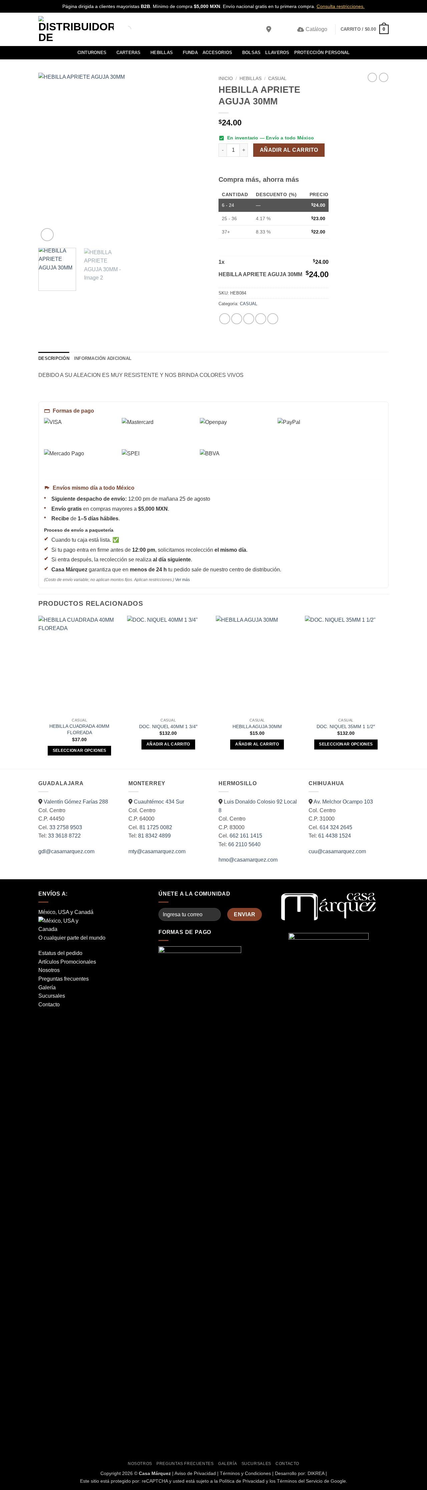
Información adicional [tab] (102, 358)
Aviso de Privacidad (195, 1473)
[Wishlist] (290, 29)
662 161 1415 (246, 836)
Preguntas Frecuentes (185, 1463)
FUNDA (190, 52)
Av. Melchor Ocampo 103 (343, 802)
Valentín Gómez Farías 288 (76, 802)
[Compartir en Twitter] (236, 318)
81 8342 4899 (154, 836)
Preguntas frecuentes (63, 979)
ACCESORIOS (217, 52)
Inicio (226, 78)
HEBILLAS (161, 52)
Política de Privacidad (242, 1481)
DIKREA (316, 1473)
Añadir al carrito (289, 150)
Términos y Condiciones (245, 1473)
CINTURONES (92, 52)
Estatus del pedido (60, 953)
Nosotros (49, 970)
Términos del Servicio (300, 1481)
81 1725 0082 (155, 827)
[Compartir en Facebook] (224, 318)
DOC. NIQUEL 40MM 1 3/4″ (168, 726)
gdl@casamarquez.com (66, 851)
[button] (279, 29)
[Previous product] (383, 77)
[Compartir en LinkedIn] (272, 318)
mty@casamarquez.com (156, 851)
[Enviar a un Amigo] (248, 318)
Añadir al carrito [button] (168, 744)
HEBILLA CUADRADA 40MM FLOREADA (79, 729)
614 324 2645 (336, 827)
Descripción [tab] (53, 358)
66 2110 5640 (244, 844)
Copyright (110, 1473)
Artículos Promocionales (67, 962)
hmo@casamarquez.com (248, 860)
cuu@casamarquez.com (337, 851)
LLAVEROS (277, 52)
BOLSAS (251, 52)
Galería (47, 987)
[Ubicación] (268, 29)
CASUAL (277, 78)
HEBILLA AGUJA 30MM (257, 726)
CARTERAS (128, 52)
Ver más (182, 579)
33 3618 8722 (64, 836)
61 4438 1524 (334, 836)
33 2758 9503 (65, 827)
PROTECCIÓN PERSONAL (322, 52)
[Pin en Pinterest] (260, 318)
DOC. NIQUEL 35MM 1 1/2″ (346, 726)
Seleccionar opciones (79, 751)
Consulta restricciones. (341, 6)
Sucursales (51, 996)
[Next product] (372, 77)
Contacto (49, 1004)
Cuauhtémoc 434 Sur (159, 802)
